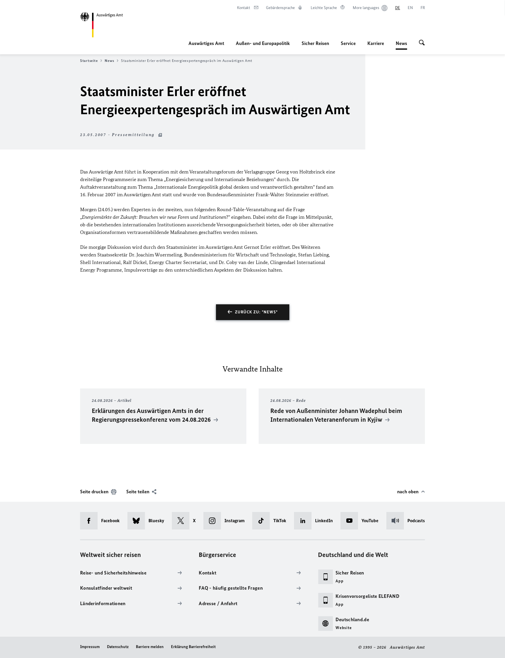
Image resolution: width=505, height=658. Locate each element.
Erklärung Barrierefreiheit (193, 646)
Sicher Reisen (315, 43)
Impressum (90, 646)
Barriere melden (150, 646)
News (401, 45)
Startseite (89, 60)
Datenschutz (118, 646)
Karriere (375, 43)
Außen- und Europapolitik (263, 43)
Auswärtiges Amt (206, 43)
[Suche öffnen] (422, 43)
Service (348, 43)
